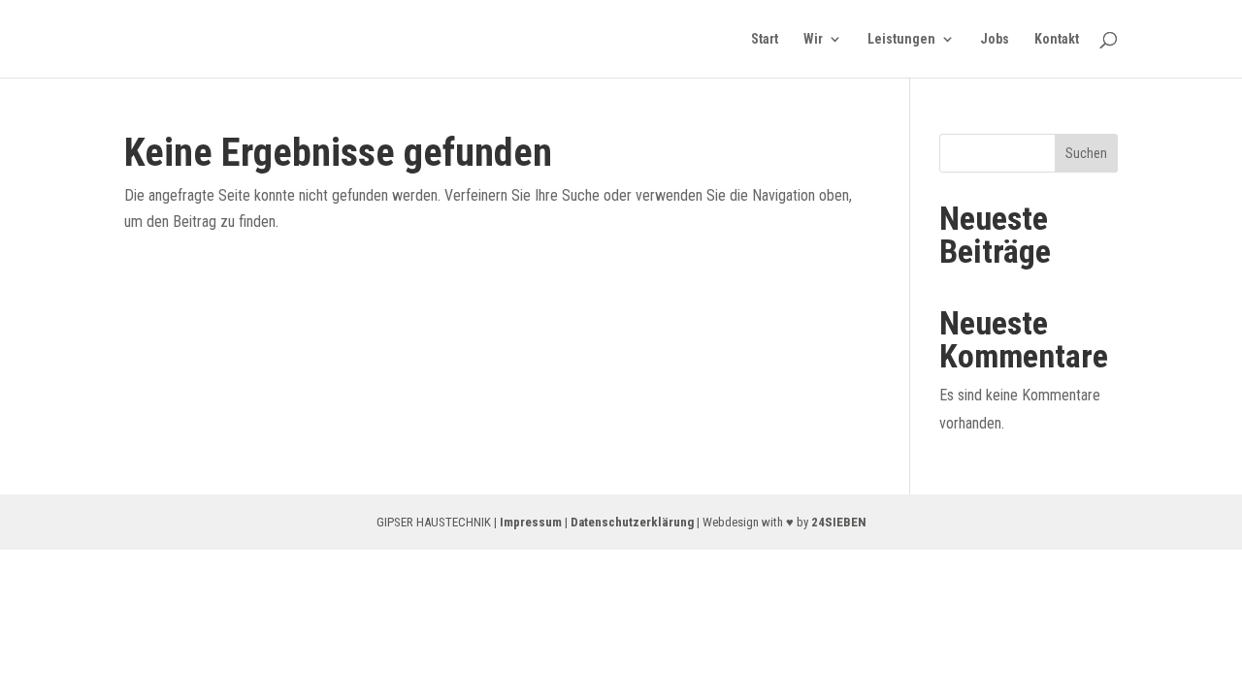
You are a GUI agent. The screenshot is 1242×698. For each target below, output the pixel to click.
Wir (813, 39)
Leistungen (901, 39)
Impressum (531, 522)
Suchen (1086, 153)
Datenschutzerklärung (632, 522)
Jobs (994, 39)
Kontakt (1056, 39)
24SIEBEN (838, 522)
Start (764, 39)
